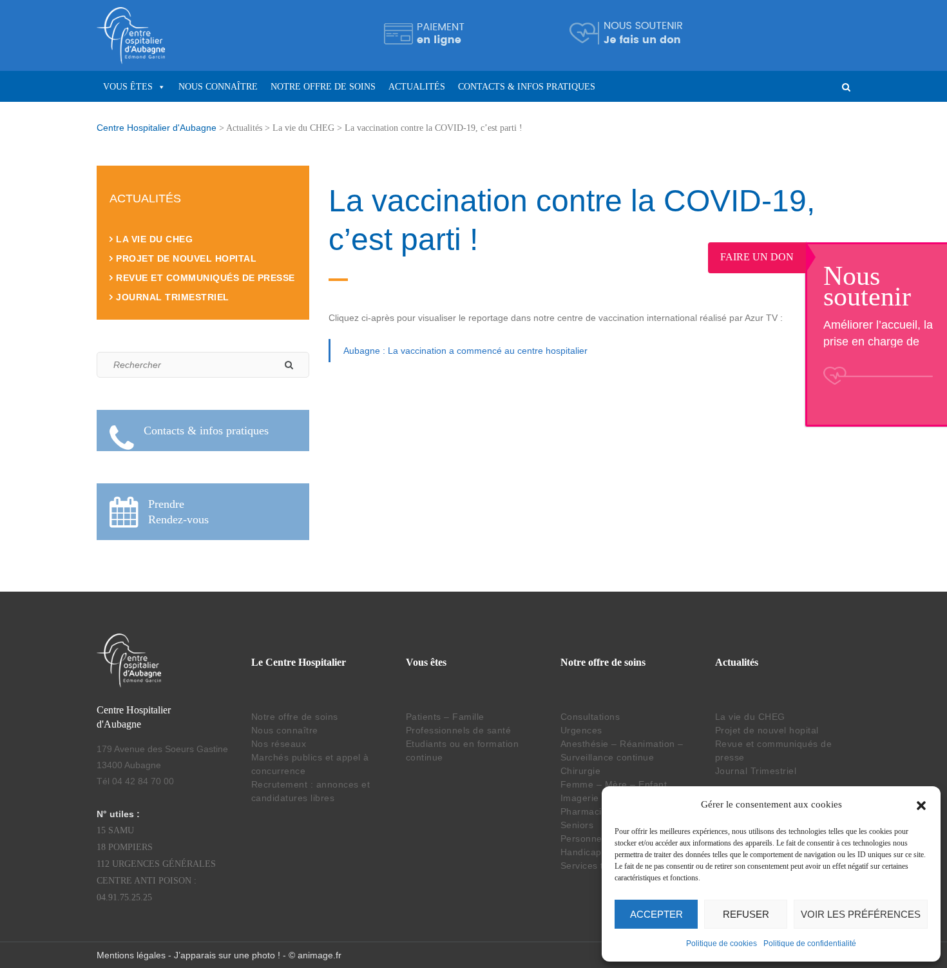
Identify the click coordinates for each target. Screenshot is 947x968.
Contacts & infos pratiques (526, 87)
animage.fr (319, 955)
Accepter (656, 914)
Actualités (416, 87)
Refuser (746, 914)
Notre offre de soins (323, 87)
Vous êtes (128, 87)
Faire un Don (767, 256)
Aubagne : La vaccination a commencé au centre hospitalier (465, 350)
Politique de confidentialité (809, 943)
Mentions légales (131, 955)
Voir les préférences (861, 914)
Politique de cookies (721, 943)
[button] (921, 804)
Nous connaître (218, 87)
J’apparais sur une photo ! (227, 955)
